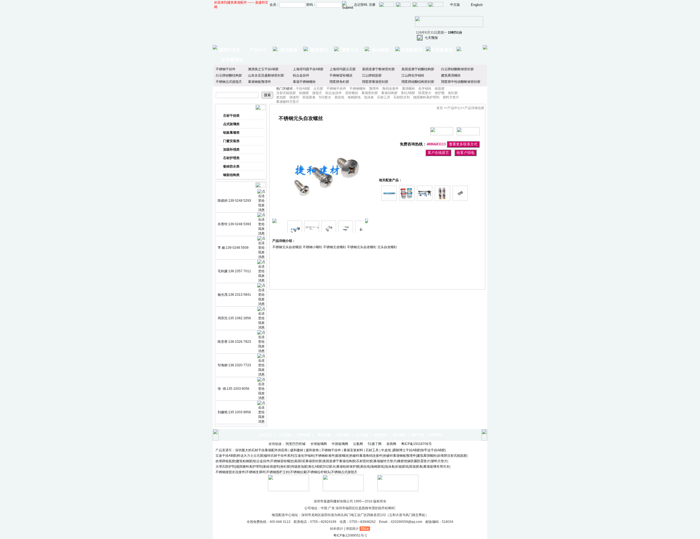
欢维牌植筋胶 (225, 461)
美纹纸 (339, 97)
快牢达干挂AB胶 (433, 450)
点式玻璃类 (231, 124)
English (477, 5)
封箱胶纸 (402, 466)
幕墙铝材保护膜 (347, 466)
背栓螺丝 (351, 93)
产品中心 (258, 50)
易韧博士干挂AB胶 (406, 450)
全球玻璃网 (319, 444)
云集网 (358, 444)
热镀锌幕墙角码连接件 (365, 456)
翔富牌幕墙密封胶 (375, 82)
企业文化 (265, 435)
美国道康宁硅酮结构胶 (417, 69)
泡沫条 (369, 97)
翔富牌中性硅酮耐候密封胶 (460, 82)
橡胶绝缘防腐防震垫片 (413, 461)
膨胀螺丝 (342, 456)
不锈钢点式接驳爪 (229, 82)
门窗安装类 (231, 141)
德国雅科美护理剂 (426, 97)
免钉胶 (453, 93)
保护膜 (440, 93)
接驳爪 (317, 93)
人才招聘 (284, 435)
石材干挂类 (231, 116)
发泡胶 (281, 97)
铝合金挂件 (301, 75)
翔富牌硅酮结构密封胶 (417, 82)
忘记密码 (360, 5)
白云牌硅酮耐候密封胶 (457, 69)
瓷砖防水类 (231, 166)
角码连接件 (390, 88)
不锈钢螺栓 (357, 88)
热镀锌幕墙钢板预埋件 (399, 456)
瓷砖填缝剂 (271, 466)
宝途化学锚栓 (304, 456)
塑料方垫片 (451, 97)
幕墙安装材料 (353, 450)
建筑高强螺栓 (451, 75)
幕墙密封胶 (369, 93)
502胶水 (325, 97)
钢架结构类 (231, 175)
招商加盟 (303, 435)
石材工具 (383, 97)
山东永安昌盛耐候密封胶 (266, 75)
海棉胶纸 (354, 97)
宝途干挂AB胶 (225, 456)
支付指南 (362, 435)
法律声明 (435, 435)
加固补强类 (231, 149)
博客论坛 (350, 50)
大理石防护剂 (225, 466)
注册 (372, 5)
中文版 (455, 5)
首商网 (391, 444)
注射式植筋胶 (286, 93)
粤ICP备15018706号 (417, 444)
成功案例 (289, 50)
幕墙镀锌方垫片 (287, 102)
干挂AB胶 (303, 88)
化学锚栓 (424, 88)
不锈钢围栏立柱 (277, 472)
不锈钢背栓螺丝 (340, 75)
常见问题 (324, 435)
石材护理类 (231, 158)
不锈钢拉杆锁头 (318, 472)
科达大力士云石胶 (250, 456)
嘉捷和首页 (230, 50)
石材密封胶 (364, 461)
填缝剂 (294, 97)
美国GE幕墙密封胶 (308, 461)
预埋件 (374, 88)
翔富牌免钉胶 (339, 82)
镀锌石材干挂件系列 (279, 456)
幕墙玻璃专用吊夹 (436, 466)
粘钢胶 (304, 93)
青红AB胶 (408, 93)
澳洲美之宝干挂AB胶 (263, 69)
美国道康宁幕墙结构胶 (339, 461)
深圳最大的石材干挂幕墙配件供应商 (261, 450)
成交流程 (343, 435)
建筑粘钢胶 (244, 461)
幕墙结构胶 (389, 93)
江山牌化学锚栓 (412, 75)
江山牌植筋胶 (372, 75)
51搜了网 (375, 444)
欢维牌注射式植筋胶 (452, 456)
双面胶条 (309, 97)
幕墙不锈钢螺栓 (304, 82)
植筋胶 (440, 88)
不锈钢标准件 (325, 456)
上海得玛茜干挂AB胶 (308, 69)
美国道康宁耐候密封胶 (378, 69)
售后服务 (399, 435)
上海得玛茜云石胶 (342, 69)
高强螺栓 (408, 88)
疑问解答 (380, 50)
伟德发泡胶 (299, 466)
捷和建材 (296, 450)
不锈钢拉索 (298, 472)
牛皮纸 (386, 450)
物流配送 (380, 435)
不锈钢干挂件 (225, 69)
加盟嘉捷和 (442, 50)
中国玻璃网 (340, 444)
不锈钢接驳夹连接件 (230, 472)
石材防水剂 (401, 97)
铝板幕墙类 (231, 132)
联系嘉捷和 (232, 59)
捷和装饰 (312, 450)
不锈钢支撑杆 (256, 472)
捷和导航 (417, 435)
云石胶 (318, 88)
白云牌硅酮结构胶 (229, 75)
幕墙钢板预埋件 (259, 82)
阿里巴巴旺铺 (296, 444)
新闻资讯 (319, 50)
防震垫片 (424, 93)
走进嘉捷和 (411, 50)
